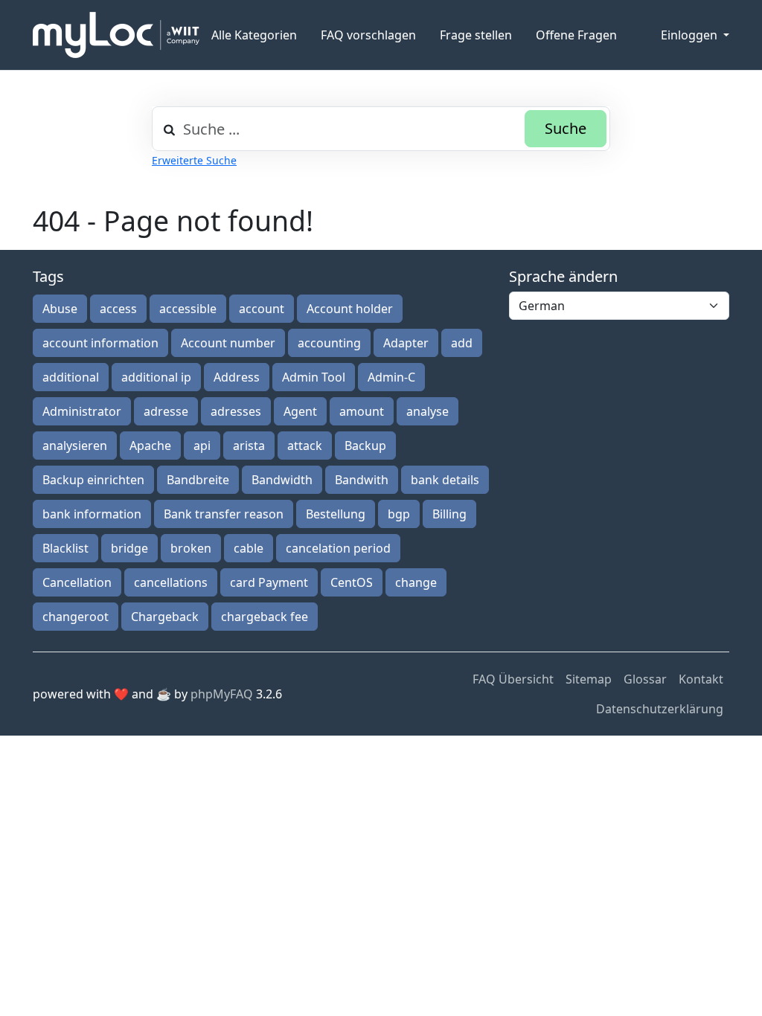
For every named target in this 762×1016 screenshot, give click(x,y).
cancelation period (338, 548)
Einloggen (690, 35)
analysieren (74, 445)
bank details (445, 480)
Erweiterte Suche (194, 160)
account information (100, 343)
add (462, 343)
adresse (166, 411)
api (202, 445)
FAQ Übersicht (513, 679)
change (416, 582)
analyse (427, 411)
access (118, 308)
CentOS (351, 582)
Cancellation (77, 582)
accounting (329, 343)
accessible (188, 308)
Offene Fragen (576, 35)
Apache (150, 445)
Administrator (81, 411)
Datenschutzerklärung (659, 709)
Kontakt (701, 679)
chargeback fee (264, 616)
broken (190, 548)
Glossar (645, 679)
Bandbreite (198, 480)
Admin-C (391, 377)
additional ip (156, 377)
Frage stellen (476, 35)
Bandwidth (282, 480)
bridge (129, 548)
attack (304, 445)
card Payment (269, 582)
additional (70, 377)
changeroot (75, 616)
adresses (236, 411)
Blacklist (65, 548)
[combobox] (381, 128)
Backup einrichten (93, 480)
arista (249, 445)
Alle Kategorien (254, 35)
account (261, 308)
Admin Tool (313, 377)
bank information (91, 514)
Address (237, 377)
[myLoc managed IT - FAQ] (116, 35)
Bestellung (335, 514)
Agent (300, 411)
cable (248, 548)
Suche (565, 128)
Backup (365, 445)
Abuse (59, 308)
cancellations (171, 582)
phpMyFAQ (221, 694)
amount (361, 411)
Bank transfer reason (224, 514)
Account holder (350, 308)
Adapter (406, 343)
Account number (228, 343)
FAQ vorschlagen (368, 35)
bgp (399, 514)
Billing (449, 514)
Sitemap (589, 679)
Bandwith (361, 480)
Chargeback (165, 616)
